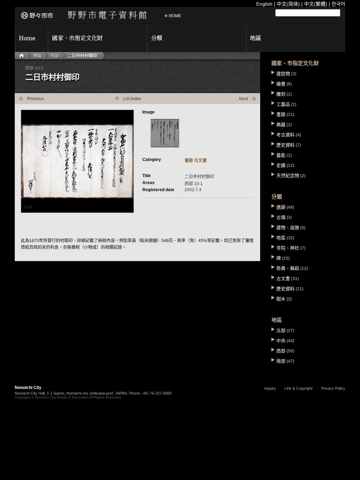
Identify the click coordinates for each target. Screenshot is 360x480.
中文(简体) (288, 4)
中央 (280, 340)
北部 (280, 330)
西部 (54, 55)
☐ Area (295, 38)
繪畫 (280, 83)
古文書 (200, 160)
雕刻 (280, 94)
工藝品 (283, 104)
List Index (132, 98)
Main (22, 55)
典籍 (280, 124)
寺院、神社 (287, 248)
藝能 (280, 155)
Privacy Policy (333, 388)
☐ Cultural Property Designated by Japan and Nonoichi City (97, 38)
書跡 (189, 160)
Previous (35, 98)
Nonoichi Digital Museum (99, 15)
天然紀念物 (287, 175)
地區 (37, 55)
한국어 (338, 4)
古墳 (280, 217)
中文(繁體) (315, 4)
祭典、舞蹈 (287, 268)
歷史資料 (285, 145)
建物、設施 (287, 227)
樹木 (280, 298)
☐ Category (196, 38)
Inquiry (270, 388)
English (264, 4)
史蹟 (280, 165)
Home (31, 38)
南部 (280, 361)
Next (243, 98)
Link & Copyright (298, 388)
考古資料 (285, 134)
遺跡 (280, 207)
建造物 (283, 73)
